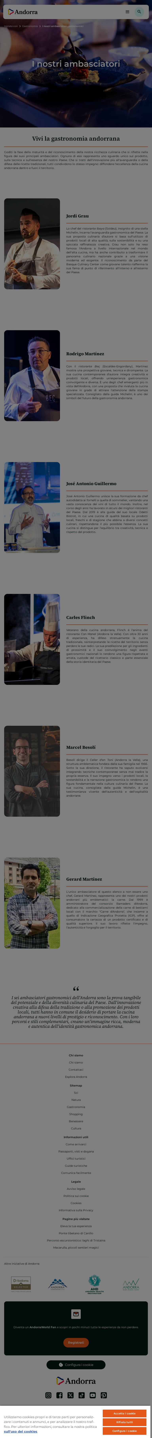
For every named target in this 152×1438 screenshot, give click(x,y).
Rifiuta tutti (124, 1422)
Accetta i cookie (125, 1413)
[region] (75, 1421)
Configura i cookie (124, 1430)
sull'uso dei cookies (20, 1431)
